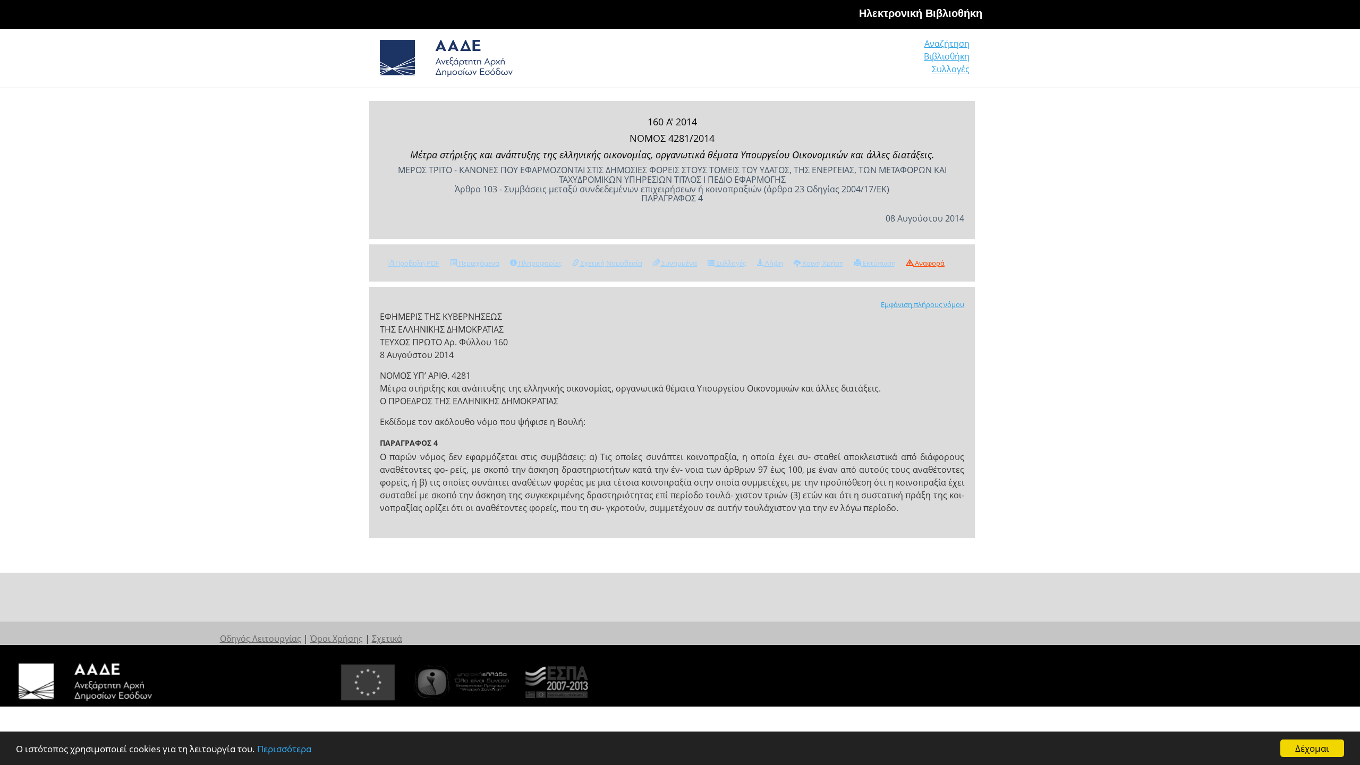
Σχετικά (387, 638)
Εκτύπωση (878, 263)
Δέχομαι (1312, 748)
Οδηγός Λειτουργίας (260, 638)
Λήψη (773, 263)
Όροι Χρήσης (336, 638)
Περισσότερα (284, 749)
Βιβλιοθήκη (947, 56)
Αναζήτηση (947, 43)
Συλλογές (951, 69)
